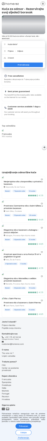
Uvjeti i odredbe (8, 356)
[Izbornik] (43, 3)
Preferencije (23, 438)
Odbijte (23, 432)
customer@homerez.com (13, 344)
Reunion (5, 396)
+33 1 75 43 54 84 (13, 337)
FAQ (3, 365)
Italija (4, 388)
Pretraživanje (23, 65)
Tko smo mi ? (8, 353)
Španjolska (6, 382)
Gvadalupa (6, 385)
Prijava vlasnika (8, 325)
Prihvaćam (23, 426)
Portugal (5, 394)
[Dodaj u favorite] (42, 179)
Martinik (5, 391)
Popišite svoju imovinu (11, 328)
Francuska (6, 379)
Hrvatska (6, 399)
